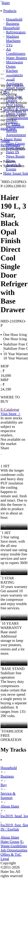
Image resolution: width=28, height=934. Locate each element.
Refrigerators (10, 145)
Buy (4, 785)
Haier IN (12, 152)
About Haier (10, 806)
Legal (5, 859)
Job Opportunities (14, 850)
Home (5, 141)
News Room (15, 156)
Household (14, 19)
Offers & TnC (11, 854)
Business (12, 23)
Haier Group (10, 841)
